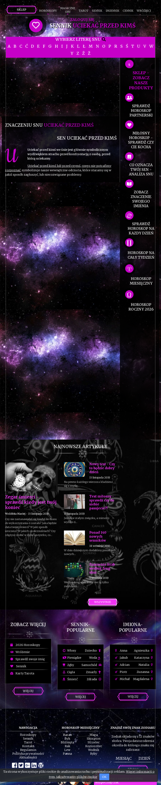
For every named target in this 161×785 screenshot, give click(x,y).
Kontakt (28, 746)
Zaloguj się (82, 19)
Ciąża (70, 672)
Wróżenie (22, 652)
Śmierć (72, 679)
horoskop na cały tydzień (141, 255)
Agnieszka (142, 650)
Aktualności (28, 757)
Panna (67, 754)
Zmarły (91, 672)
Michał (124, 679)
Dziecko (91, 650)
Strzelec (94, 742)
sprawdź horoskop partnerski (141, 111)
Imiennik (112, 11)
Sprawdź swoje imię (29, 659)
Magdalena (141, 679)
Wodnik (93, 750)
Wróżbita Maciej (15, 513)
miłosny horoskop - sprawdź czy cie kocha (141, 140)
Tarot (83, 11)
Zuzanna (143, 672)
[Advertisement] (61, 87)
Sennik (97, 11)
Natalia (144, 665)
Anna (123, 650)
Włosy (71, 650)
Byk (67, 738)
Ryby (93, 754)
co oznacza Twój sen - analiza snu (141, 169)
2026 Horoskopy (27, 645)
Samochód (89, 665)
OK (104, 777)
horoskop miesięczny (141, 281)
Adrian (124, 665)
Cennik (128, 11)
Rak (67, 746)
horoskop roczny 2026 (141, 307)
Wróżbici (144, 11)
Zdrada (92, 679)
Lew (67, 750)
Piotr (123, 672)
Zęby (70, 665)
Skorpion (93, 738)
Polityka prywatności (28, 754)
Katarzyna (142, 658)
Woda (93, 658)
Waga (94, 735)
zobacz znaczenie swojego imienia (141, 199)
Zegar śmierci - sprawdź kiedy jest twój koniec (31, 502)
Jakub (123, 658)
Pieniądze (74, 658)
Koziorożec (93, 746)
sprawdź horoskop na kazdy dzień (141, 228)
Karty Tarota (24, 673)
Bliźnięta (67, 742)
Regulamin (28, 750)
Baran (67, 735)
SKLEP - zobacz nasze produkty (141, 80)
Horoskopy (48, 11)
